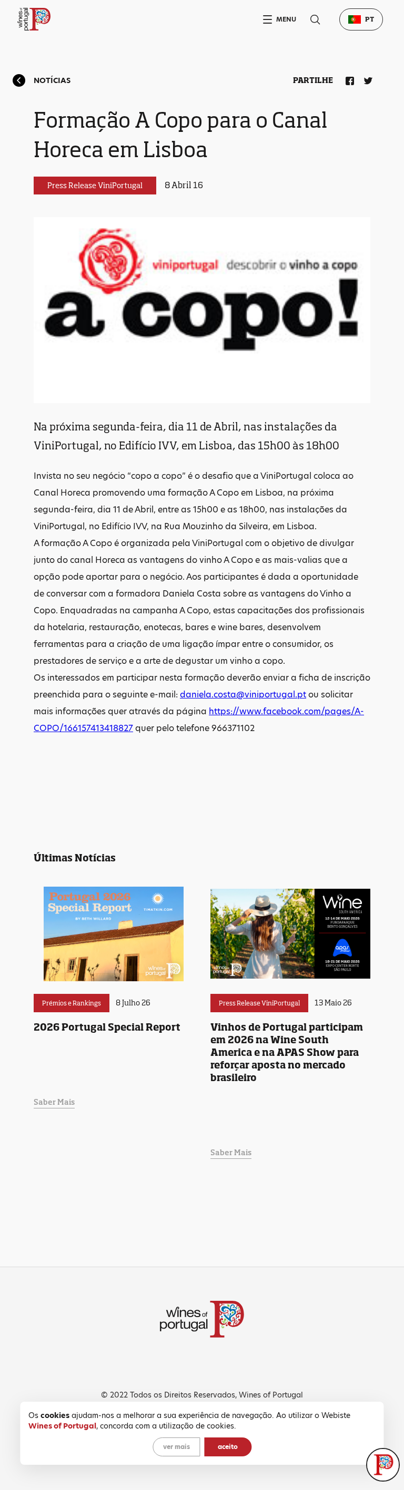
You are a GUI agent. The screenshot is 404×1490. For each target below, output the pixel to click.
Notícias (52, 80)
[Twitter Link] (366, 79)
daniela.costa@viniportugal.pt (243, 695)
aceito (228, 1446)
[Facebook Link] (348, 79)
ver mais (176, 1446)
